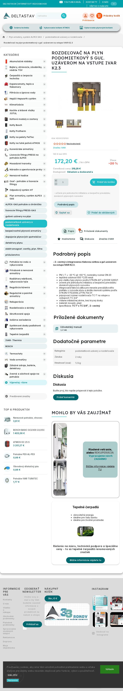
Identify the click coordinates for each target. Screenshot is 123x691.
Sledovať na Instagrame (102, 633)
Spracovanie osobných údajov (6, 631)
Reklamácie (6, 637)
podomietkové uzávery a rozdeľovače (94, 351)
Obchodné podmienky (6, 617)
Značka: (59, 148)
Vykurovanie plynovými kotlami (96, 27)
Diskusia (89, 239)
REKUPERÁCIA (104, 452)
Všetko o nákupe (98, 6)
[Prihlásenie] (85, 16)
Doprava (6, 641)
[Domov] (4, 37)
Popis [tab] (71, 231)
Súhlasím (110, 669)
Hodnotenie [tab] (68, 239)
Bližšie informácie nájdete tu (85, 560)
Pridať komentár (66, 397)
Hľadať (63, 15)
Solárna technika (19, 27)
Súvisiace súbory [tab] (79, 230)
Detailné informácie (66, 205)
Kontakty (6, 599)
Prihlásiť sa (32, 624)
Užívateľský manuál (71, 328)
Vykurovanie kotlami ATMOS (54, 27)
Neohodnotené (73, 144)
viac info (12, 674)
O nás (6, 604)
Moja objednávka (6, 646)
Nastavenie (13, 680)
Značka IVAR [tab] (106, 239)
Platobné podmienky (6, 623)
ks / (52, 598)
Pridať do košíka (106, 182)
